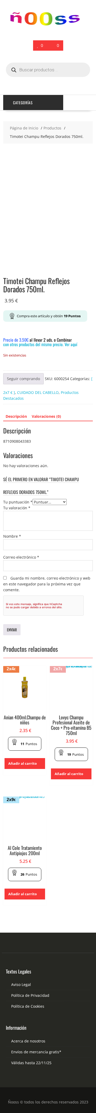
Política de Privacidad (30, 995)
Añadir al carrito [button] (22, 763)
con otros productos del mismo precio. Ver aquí (40, 344)
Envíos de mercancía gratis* (36, 1051)
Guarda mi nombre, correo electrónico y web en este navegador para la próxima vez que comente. (46, 584)
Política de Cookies (27, 1006)
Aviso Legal (21, 984)
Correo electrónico (21, 557)
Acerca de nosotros (28, 1041)
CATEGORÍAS (23, 102)
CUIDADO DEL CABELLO (38, 392)
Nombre (12, 536)
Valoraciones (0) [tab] (46, 416)
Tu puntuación (18, 502)
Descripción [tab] (16, 416)
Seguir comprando (23, 378)
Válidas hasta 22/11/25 (31, 1062)
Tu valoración (16, 507)
